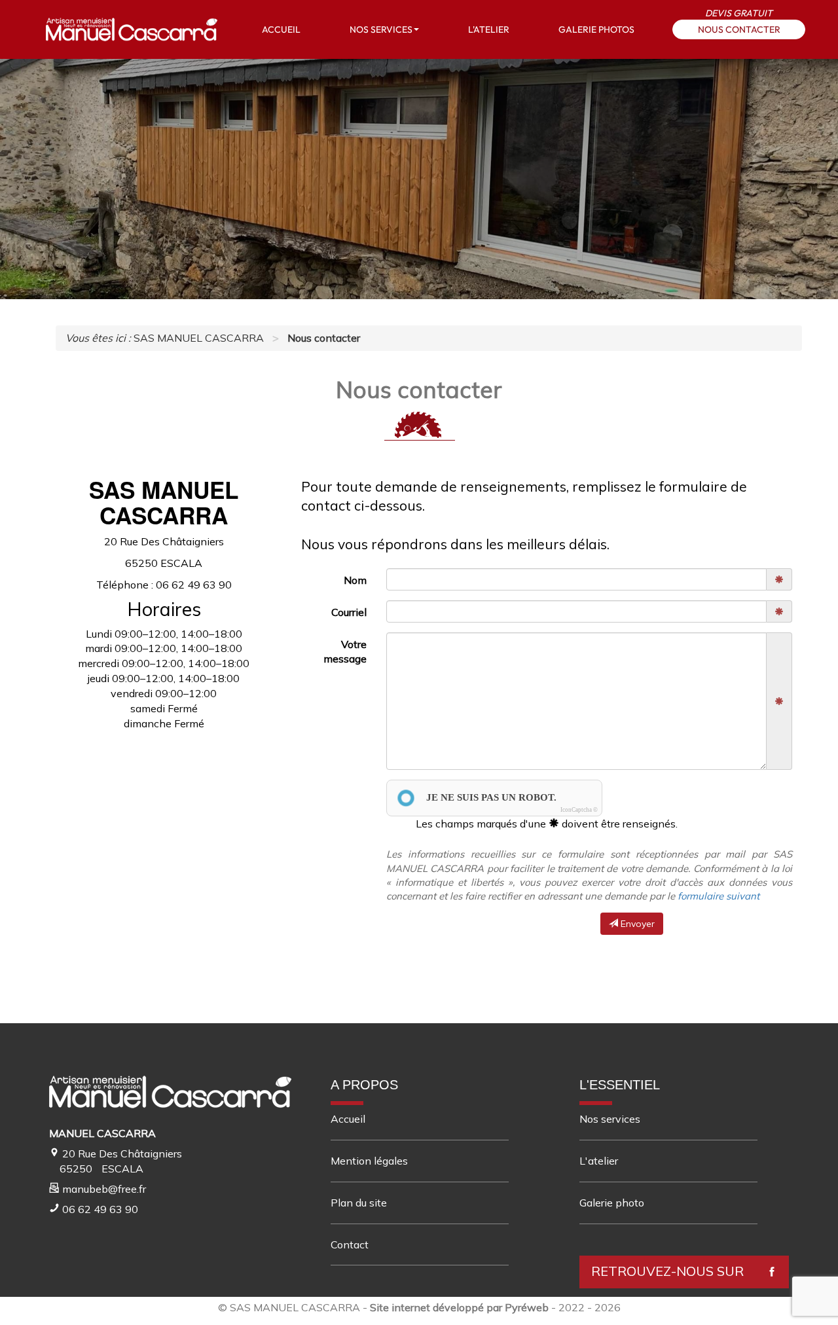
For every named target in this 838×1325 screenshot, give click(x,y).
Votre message (345, 652)
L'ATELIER (488, 29)
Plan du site (359, 1202)
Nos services (609, 1118)
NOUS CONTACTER (739, 29)
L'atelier (598, 1160)
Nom (355, 580)
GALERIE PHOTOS (596, 29)
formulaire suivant (718, 896)
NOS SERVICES (381, 29)
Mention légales (369, 1160)
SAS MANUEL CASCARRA (295, 1307)
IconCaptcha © (579, 810)
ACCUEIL (281, 29)
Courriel (349, 612)
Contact (350, 1244)
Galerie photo (611, 1202)
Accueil (348, 1118)
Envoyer (636, 924)
